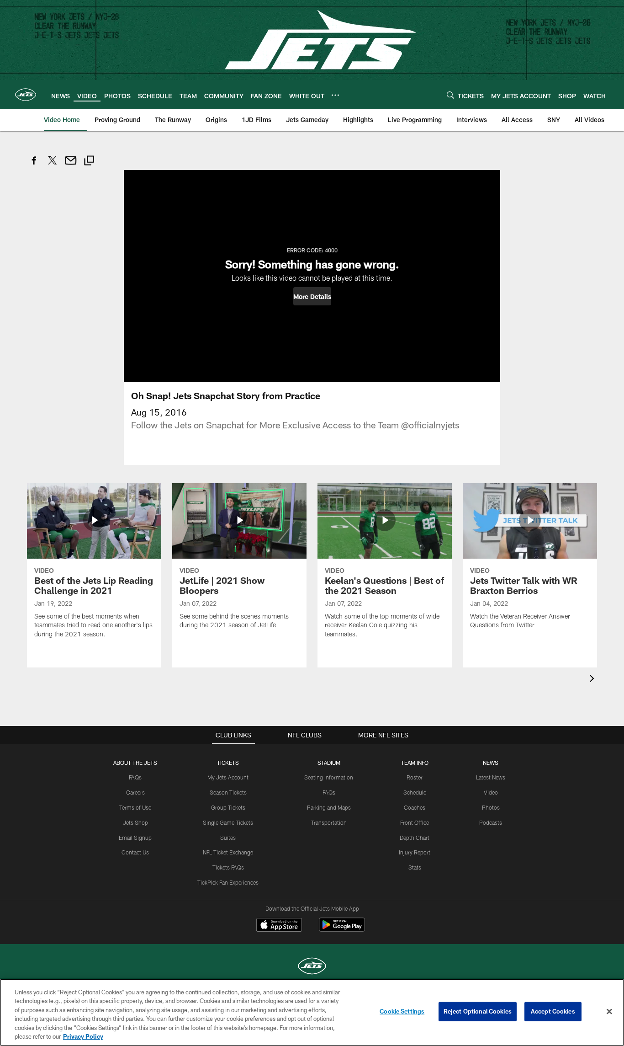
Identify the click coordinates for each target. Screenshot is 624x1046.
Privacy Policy (83, 1036)
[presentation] (593, 679)
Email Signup (135, 837)
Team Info (414, 762)
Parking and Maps (329, 807)
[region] (312, 1012)
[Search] (450, 95)
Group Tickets (228, 807)
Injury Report (414, 852)
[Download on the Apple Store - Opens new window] (279, 926)
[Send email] (70, 165)
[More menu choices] (335, 95)
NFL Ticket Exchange (228, 852)
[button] (312, 296)
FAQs (135, 777)
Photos (491, 807)
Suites (228, 837)
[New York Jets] (312, 967)
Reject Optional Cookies (478, 1011)
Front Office (414, 822)
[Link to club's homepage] (26, 95)
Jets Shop (135, 822)
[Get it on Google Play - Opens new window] (342, 929)
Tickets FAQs (228, 867)
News (490, 762)
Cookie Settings (402, 1011)
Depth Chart (414, 837)
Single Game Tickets (228, 822)
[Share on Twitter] (52, 165)
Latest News (490, 777)
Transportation (329, 822)
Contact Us (135, 852)
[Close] (609, 1012)
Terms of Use (135, 807)
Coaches (414, 807)
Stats (414, 867)
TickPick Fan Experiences (228, 882)
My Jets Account (228, 777)
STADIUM (328, 762)
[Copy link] (89, 161)
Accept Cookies (553, 1011)
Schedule (414, 792)
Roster (415, 777)
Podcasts (490, 822)
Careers (135, 792)
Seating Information (328, 777)
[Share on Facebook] (34, 165)
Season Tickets (228, 792)
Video (491, 792)
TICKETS (228, 762)
